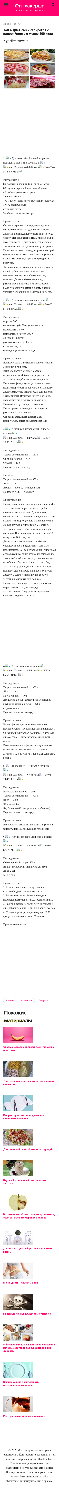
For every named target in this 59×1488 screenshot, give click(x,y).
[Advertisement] (29, 123)
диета (11, 1000)
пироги (44, 1000)
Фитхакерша (29, 6)
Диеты (7, 24)
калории (27, 1000)
